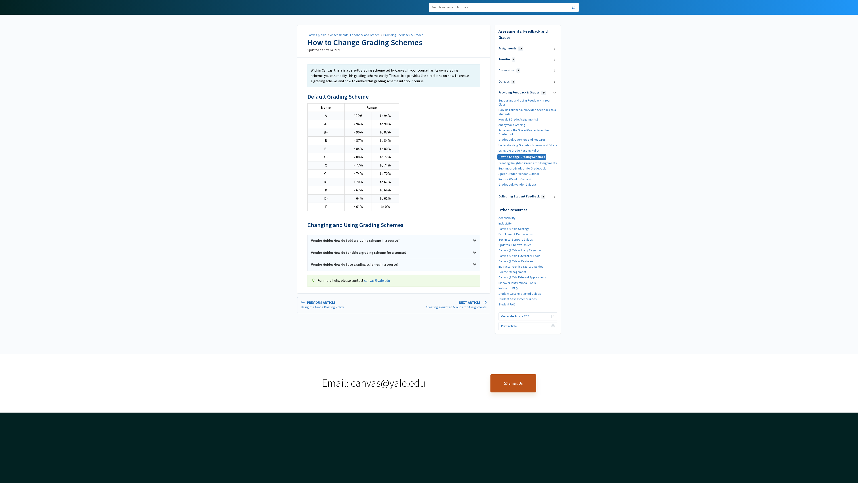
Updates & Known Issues (515, 245)
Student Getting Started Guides (519, 294)
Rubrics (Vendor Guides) (514, 179)
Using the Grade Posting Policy (519, 150)
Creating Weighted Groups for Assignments (527, 163)
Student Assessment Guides (517, 299)
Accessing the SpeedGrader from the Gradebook (523, 132)
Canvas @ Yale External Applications (522, 277)
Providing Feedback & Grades (403, 35)
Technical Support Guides (515, 239)
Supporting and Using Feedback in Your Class (524, 102)
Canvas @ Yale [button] (290, 2)
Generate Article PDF (515, 316)
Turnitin (506, 59)
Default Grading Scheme (338, 97)
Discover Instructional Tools (517, 283)
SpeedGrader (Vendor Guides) (518, 174)
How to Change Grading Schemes (364, 42)
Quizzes (506, 81)
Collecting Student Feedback (521, 196)
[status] (393, 75)
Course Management (512, 272)
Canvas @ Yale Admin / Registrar (519, 250)
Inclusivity (505, 223)
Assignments (510, 48)
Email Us (516, 383)
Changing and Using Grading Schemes (355, 225)
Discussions (508, 70)
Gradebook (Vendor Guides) (517, 184)
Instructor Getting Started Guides (520, 267)
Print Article (509, 326)
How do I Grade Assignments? (518, 119)
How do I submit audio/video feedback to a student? (527, 112)
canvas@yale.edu (377, 280)
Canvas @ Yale (316, 35)
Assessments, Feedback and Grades (355, 35)
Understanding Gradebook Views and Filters (527, 145)
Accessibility (506, 218)
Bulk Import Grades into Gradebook (522, 168)
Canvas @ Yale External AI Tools (519, 256)
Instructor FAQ (508, 288)
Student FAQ (506, 304)
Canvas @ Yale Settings (514, 229)
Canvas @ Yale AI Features (515, 261)
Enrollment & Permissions (515, 234)
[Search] (573, 8)
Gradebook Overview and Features (522, 140)
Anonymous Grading (511, 125)
